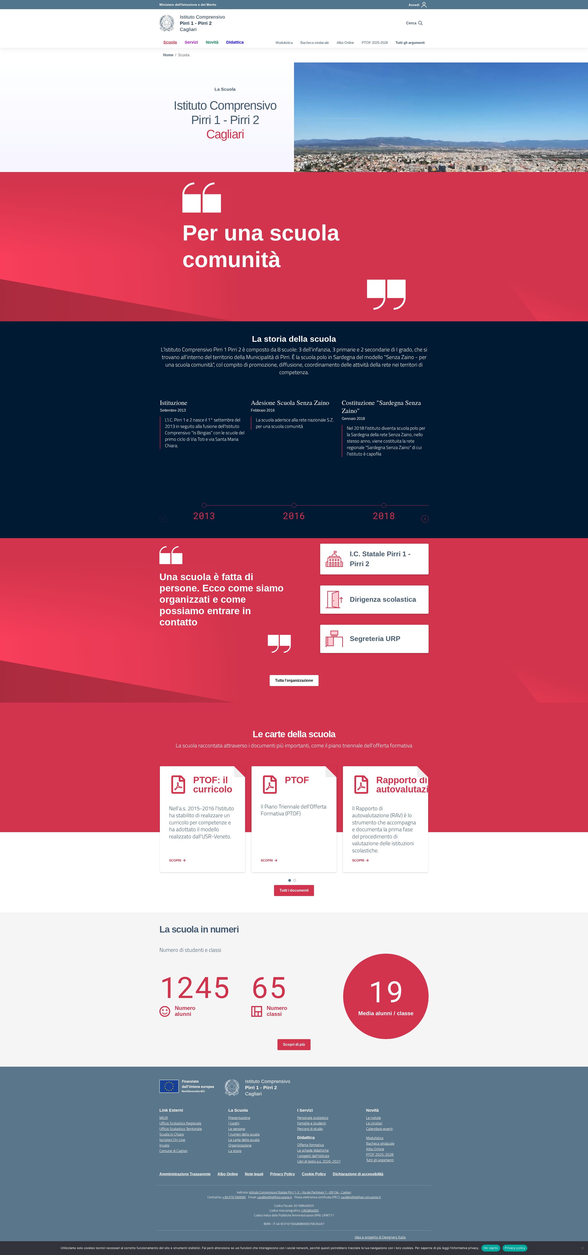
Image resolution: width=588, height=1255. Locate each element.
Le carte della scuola (244, 1139)
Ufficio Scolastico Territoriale (180, 1128)
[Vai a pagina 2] (294, 880)
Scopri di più (294, 1044)
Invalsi (164, 1145)
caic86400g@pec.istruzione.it (361, 1197)
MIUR (163, 1117)
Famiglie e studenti (311, 1123)
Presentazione (239, 1117)
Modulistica (284, 43)
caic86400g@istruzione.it (274, 1197)
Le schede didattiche (313, 1150)
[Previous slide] (163, 519)
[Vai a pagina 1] (289, 880)
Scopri (175, 860)
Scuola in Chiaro (171, 1134)
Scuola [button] (170, 42)
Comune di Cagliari (173, 1150)
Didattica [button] (235, 42)
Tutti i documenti (294, 890)
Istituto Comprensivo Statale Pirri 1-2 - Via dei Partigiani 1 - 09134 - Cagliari (300, 1192)
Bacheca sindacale (314, 43)
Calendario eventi (379, 1128)
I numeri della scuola (244, 1134)
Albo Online (345, 43)
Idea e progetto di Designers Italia (380, 1237)
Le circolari (374, 1123)
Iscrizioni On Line (172, 1139)
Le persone (236, 1128)
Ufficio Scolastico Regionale (180, 1123)
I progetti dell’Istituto (313, 1156)
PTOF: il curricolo (212, 784)
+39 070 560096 (234, 1197)
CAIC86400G (310, 1210)
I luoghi (233, 1123)
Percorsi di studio (310, 1128)
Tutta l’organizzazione (294, 680)
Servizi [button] (191, 42)
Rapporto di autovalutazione (410, 784)
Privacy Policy (282, 1174)
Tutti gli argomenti (410, 43)
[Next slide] (425, 519)
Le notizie (373, 1117)
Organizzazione (240, 1145)
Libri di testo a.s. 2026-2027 (319, 1161)
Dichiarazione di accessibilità (358, 1174)
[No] (582, 1248)
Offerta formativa (310, 1145)
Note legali (254, 1174)
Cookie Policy (314, 1174)
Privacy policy (515, 1248)
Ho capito (491, 1248)
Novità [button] (212, 42)
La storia (234, 1150)
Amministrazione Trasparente (185, 1174)
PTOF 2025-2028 (375, 43)
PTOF (297, 780)
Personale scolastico (312, 1117)
